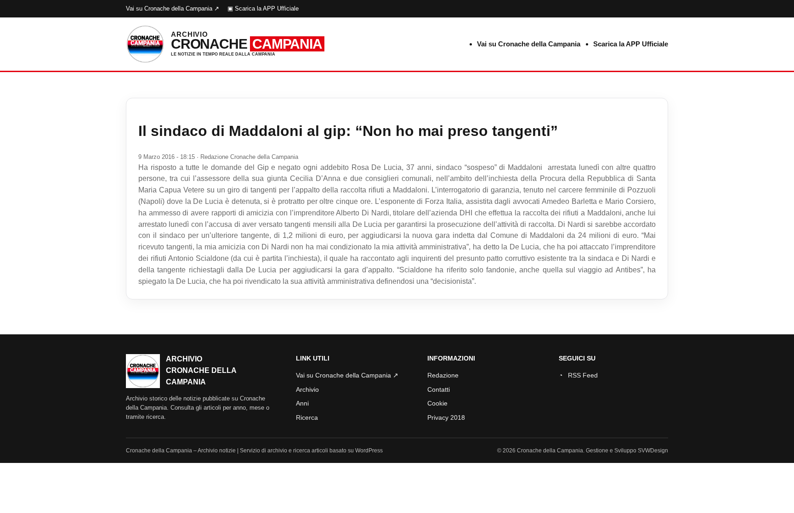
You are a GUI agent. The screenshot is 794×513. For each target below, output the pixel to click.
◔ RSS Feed (578, 375)
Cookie (437, 403)
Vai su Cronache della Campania (528, 44)
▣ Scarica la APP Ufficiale (263, 8)
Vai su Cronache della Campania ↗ (172, 8)
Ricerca (307, 417)
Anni (302, 403)
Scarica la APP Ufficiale (630, 44)
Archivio (307, 389)
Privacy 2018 (446, 417)
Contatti (438, 389)
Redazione (443, 375)
